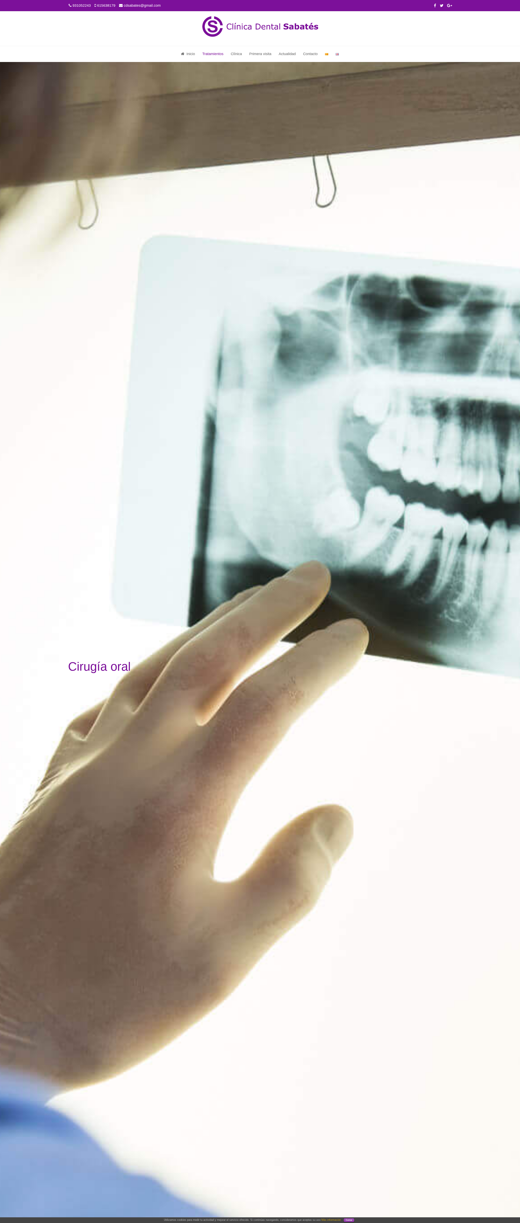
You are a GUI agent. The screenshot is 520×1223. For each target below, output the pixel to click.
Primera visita (260, 54)
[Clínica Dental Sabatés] (260, 27)
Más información (331, 1219)
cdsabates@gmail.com (142, 5)
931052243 (82, 5)
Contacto (310, 54)
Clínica (236, 54)
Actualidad (287, 54)
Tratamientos (212, 54)
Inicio (190, 54)
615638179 (106, 5)
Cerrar (349, 1220)
